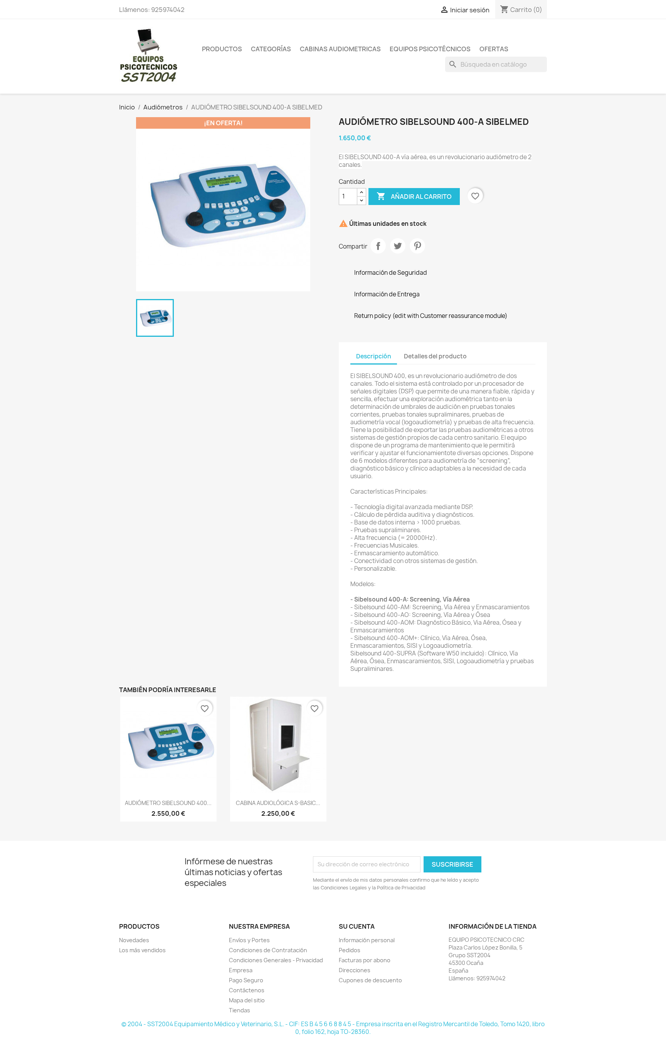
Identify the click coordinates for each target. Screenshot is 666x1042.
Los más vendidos (142, 950)
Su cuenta (357, 926)
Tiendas (239, 1010)
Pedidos (349, 950)
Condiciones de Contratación (268, 950)
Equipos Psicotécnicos (430, 49)
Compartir (378, 246)
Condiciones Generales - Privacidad (276, 960)
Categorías (271, 49)
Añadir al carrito (414, 196)
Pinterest (417, 246)
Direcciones (354, 970)
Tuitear (397, 246)
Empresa (240, 970)
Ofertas (493, 49)
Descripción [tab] (373, 356)
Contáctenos (246, 990)
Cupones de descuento (370, 980)
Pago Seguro (246, 980)
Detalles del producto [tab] (435, 356)
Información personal (367, 940)
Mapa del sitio (247, 1000)
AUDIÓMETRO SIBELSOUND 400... (168, 803)
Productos (222, 49)
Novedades (134, 940)
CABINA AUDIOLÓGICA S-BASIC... (278, 803)
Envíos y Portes (249, 940)
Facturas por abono (364, 960)
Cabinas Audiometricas (340, 49)
